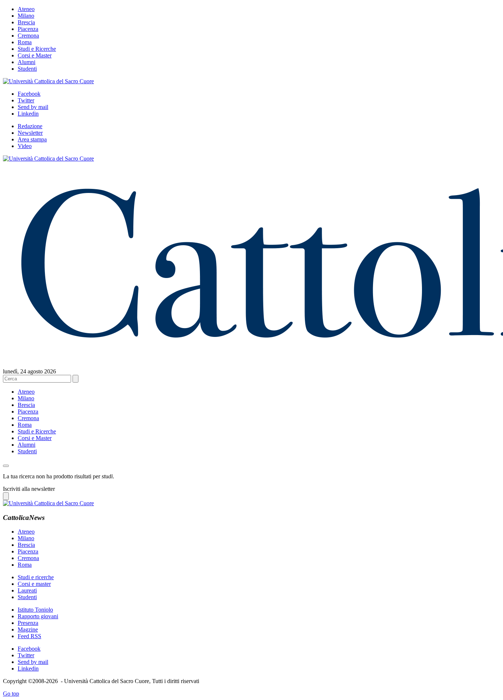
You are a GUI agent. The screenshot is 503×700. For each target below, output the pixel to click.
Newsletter (30, 133)
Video (25, 146)
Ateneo (26, 9)
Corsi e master (34, 584)
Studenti (27, 69)
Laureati (27, 590)
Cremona (28, 35)
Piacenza (28, 29)
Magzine (28, 629)
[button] (6, 466)
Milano (26, 16)
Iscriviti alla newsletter (29, 489)
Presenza (28, 623)
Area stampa (32, 139)
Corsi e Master (35, 55)
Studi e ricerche (36, 577)
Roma (25, 42)
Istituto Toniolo (35, 609)
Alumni (26, 62)
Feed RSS (29, 636)
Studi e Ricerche (37, 49)
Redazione (30, 126)
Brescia (26, 22)
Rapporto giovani (38, 616)
